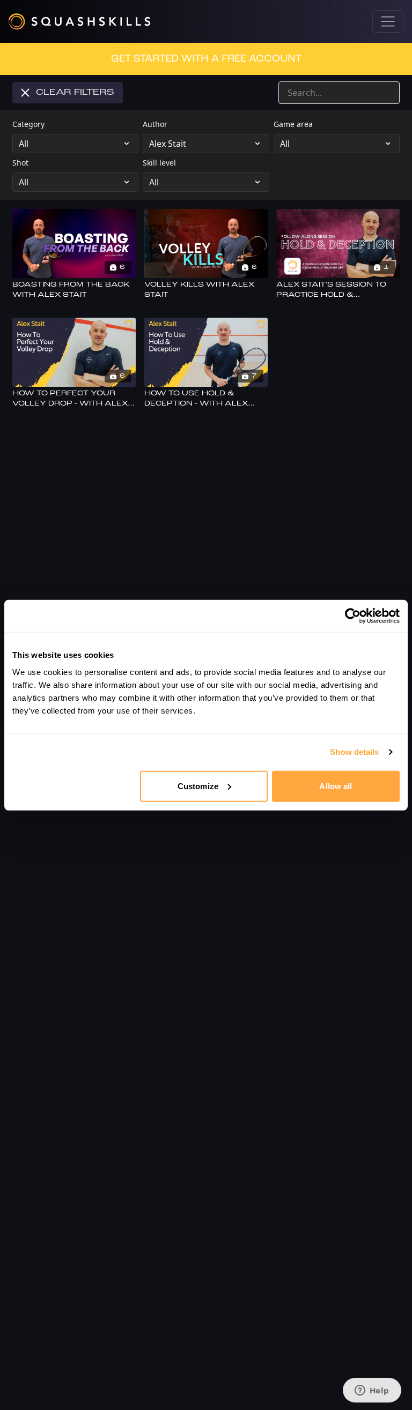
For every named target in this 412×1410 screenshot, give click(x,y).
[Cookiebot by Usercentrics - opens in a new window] (353, 616)
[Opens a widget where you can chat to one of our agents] (371, 1391)
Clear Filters (75, 92)
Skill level (159, 163)
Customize (198, 785)
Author (155, 124)
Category (28, 124)
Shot (20, 163)
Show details (354, 751)
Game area (293, 124)
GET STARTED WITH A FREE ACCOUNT (206, 59)
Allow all (335, 785)
